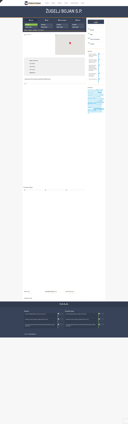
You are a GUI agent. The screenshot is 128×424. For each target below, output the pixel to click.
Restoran (98, 106)
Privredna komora (99, 103)
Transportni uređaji (90, 109)
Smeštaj (89, 107)
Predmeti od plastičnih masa (96, 102)
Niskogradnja (101, 98)
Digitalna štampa (99, 90)
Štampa (100, 110)
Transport (93, 107)
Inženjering (90, 95)
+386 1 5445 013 (32, 63)
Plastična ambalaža (96, 100)
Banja (92, 90)
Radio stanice (95, 106)
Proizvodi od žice (99, 105)
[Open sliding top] (1, 1)
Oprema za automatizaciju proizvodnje (95, 99)
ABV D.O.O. (27, 291)
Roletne (101, 106)
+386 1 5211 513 (32, 69)
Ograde (89, 99)
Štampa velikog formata (92, 111)
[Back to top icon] (121, 421)
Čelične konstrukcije (92, 110)
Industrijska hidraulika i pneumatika (93, 94)
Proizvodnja (27, 24)
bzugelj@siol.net (32, 72)
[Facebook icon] (102, 334)
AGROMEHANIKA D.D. (51, 291)
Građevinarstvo (91, 93)
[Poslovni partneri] (33, 3)
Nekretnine (97, 98)
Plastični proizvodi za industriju (95, 101)
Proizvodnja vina (90, 106)
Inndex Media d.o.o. (33, 334)
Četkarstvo (97, 110)
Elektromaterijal (95, 91)
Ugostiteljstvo (99, 108)
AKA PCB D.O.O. (70, 291)
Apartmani (89, 90)
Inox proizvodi (101, 94)
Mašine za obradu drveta (95, 95)
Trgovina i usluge (28, 27)
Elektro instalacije (90, 91)
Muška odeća (95, 96)
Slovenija (30, 30)
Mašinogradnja (101, 95)
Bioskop (95, 90)
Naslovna (26, 30)
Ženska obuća (98, 111)
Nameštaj (93, 98)
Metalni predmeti (90, 96)
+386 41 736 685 (32, 66)
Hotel (100, 92)
